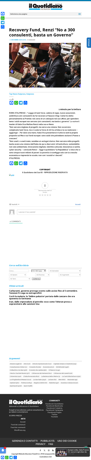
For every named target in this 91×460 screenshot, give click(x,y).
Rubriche (54, 383)
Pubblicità (47, 440)
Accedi (77, 204)
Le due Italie (39, 379)
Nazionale (72, 379)
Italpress (30, 94)
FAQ (50, 444)
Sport (28, 386)
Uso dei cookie (67, 440)
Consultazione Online (18, 367)
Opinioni (14, 383)
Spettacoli (16, 386)
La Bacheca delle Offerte (50, 376)
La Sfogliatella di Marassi (20, 379)
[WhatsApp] (2, 18)
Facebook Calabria (54, 408)
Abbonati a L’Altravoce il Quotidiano (24, 406)
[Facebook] (2, 13)
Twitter (54, 415)
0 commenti (31, 40)
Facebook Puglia (54, 412)
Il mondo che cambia (38, 370)
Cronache (35, 367)
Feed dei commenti (18, 427)
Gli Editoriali (62, 367)
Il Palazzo (54, 370)
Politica (26, 383)
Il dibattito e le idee (18, 370)
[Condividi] (2, 27)
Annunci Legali (16, 364)
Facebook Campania (54, 410)
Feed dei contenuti (18, 425)
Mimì (62, 379)
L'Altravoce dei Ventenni (42, 373)
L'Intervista (15, 376)
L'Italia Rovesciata (31, 376)
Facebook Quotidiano (54, 404)
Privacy (40, 444)
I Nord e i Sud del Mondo (20, 373)
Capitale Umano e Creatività (65, 364)
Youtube (54, 417)
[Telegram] (2, 22)
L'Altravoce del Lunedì (63, 373)
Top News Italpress (17, 94)
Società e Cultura (69, 383)
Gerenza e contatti (25, 440)
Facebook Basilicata (54, 406)
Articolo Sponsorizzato (42, 364)
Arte (27, 364)
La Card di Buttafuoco (71, 376)
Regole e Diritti (40, 383)
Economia (48, 367)
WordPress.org (19, 430)
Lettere (52, 379)
